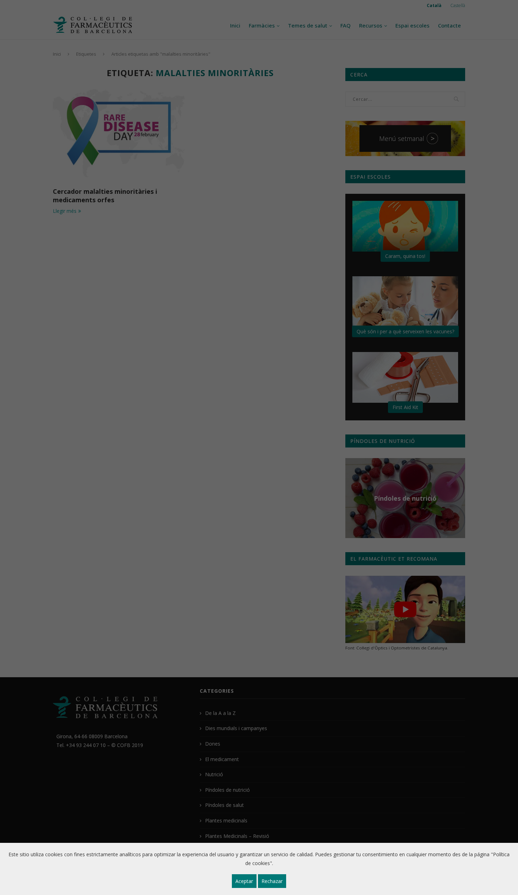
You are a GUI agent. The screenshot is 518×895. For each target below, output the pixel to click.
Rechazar (272, 881)
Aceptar (244, 881)
